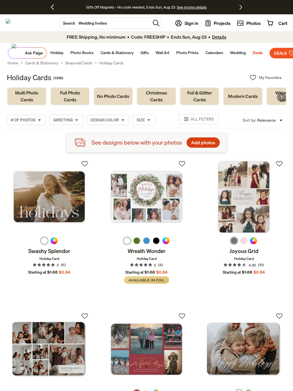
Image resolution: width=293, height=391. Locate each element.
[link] (26, 96)
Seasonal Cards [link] (78, 63)
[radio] (44, 241)
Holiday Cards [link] (111, 63)
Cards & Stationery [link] (41, 63)
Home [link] (12, 63)
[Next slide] (281, 97)
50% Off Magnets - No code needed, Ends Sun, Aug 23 (130, 7)
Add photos (203, 142)
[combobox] (105, 23)
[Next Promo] (240, 7)
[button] (156, 23)
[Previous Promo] (54, 7)
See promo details (192, 7)
